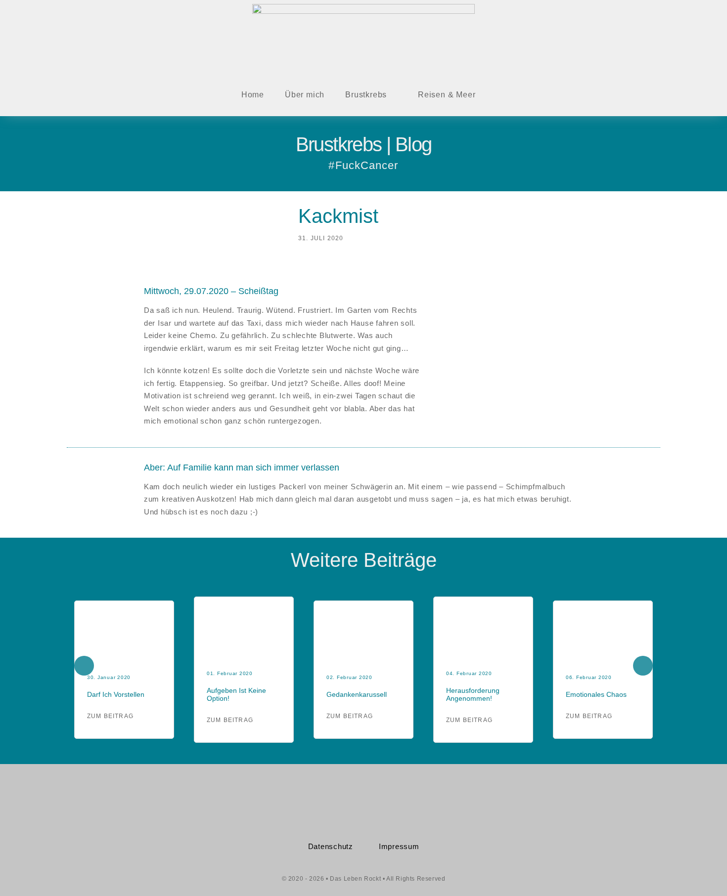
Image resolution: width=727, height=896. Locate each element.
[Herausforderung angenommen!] (483, 610)
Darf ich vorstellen (115, 694)
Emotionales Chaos (596, 694)
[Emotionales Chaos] (602, 614)
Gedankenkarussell (356, 694)
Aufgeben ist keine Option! (236, 694)
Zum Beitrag (110, 716)
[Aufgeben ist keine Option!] (243, 610)
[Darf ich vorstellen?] (124, 614)
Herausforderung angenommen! (473, 694)
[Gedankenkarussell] (363, 614)
